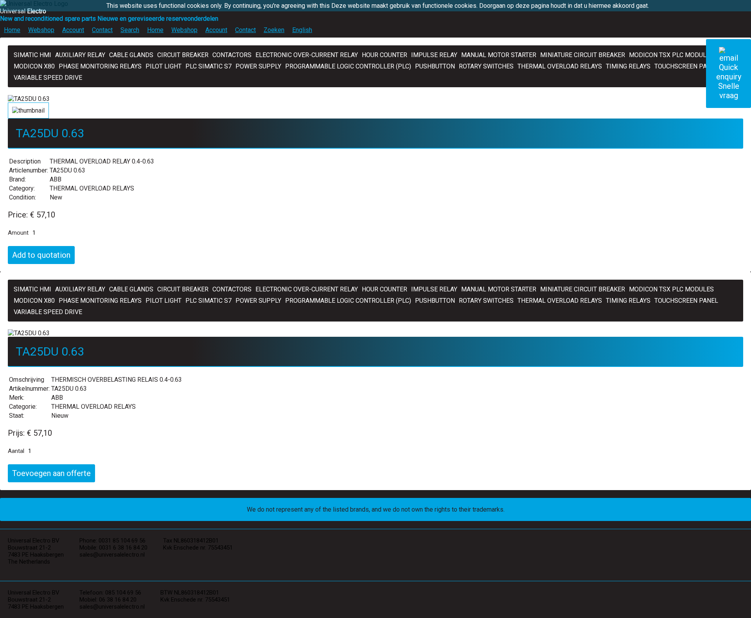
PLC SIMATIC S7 (208, 66)
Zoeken (274, 30)
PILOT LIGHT (163, 66)
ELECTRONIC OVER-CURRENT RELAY (306, 55)
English (302, 30)
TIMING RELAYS (628, 66)
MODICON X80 (34, 66)
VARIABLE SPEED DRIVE (48, 77)
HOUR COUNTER (384, 55)
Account (73, 30)
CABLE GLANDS (131, 55)
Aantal (16, 451)
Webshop (41, 30)
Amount (18, 232)
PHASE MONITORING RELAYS (100, 66)
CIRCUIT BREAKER (182, 55)
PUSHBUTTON (435, 66)
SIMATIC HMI (32, 55)
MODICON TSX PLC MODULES (671, 55)
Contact (102, 30)
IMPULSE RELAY (434, 55)
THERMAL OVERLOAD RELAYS (559, 66)
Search (129, 30)
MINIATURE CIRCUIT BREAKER (582, 55)
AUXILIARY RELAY (80, 55)
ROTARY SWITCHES (486, 66)
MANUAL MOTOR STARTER (498, 55)
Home (12, 30)
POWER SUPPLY (258, 66)
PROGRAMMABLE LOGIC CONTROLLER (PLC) (348, 66)
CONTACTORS (232, 55)
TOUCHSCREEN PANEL (686, 66)
